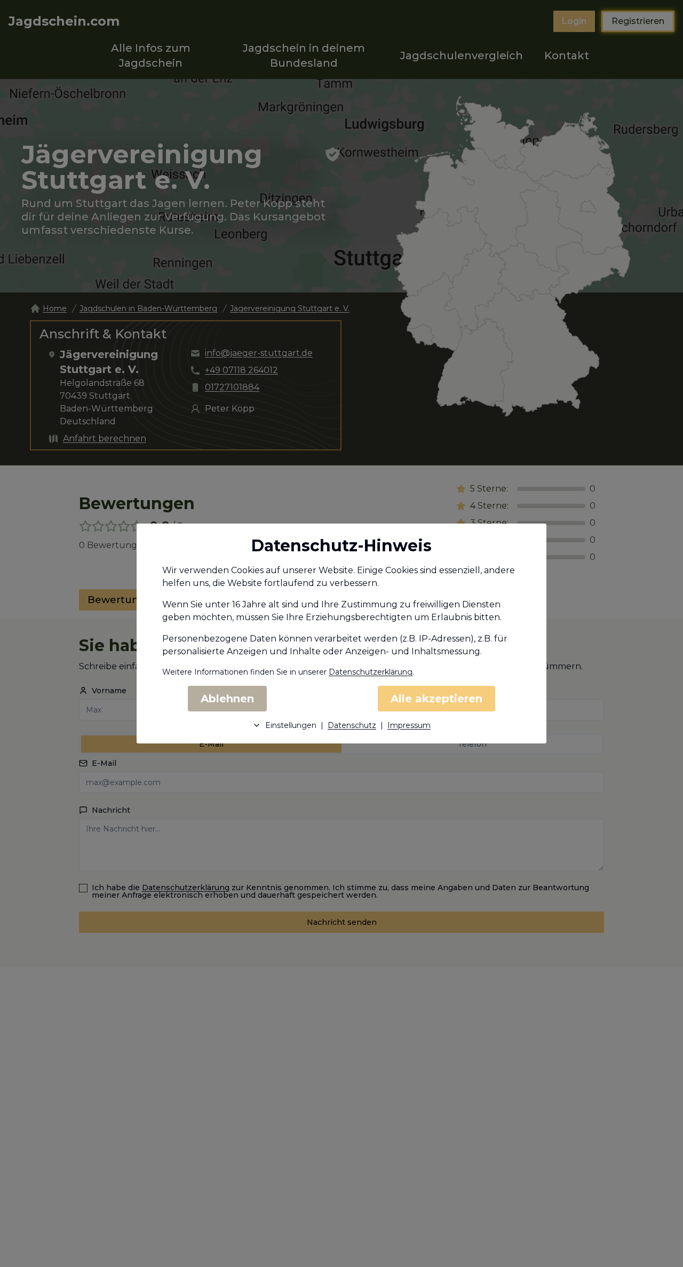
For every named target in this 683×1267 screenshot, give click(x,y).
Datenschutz (352, 725)
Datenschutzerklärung (370, 672)
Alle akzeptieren (436, 698)
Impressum (409, 725)
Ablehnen (227, 698)
